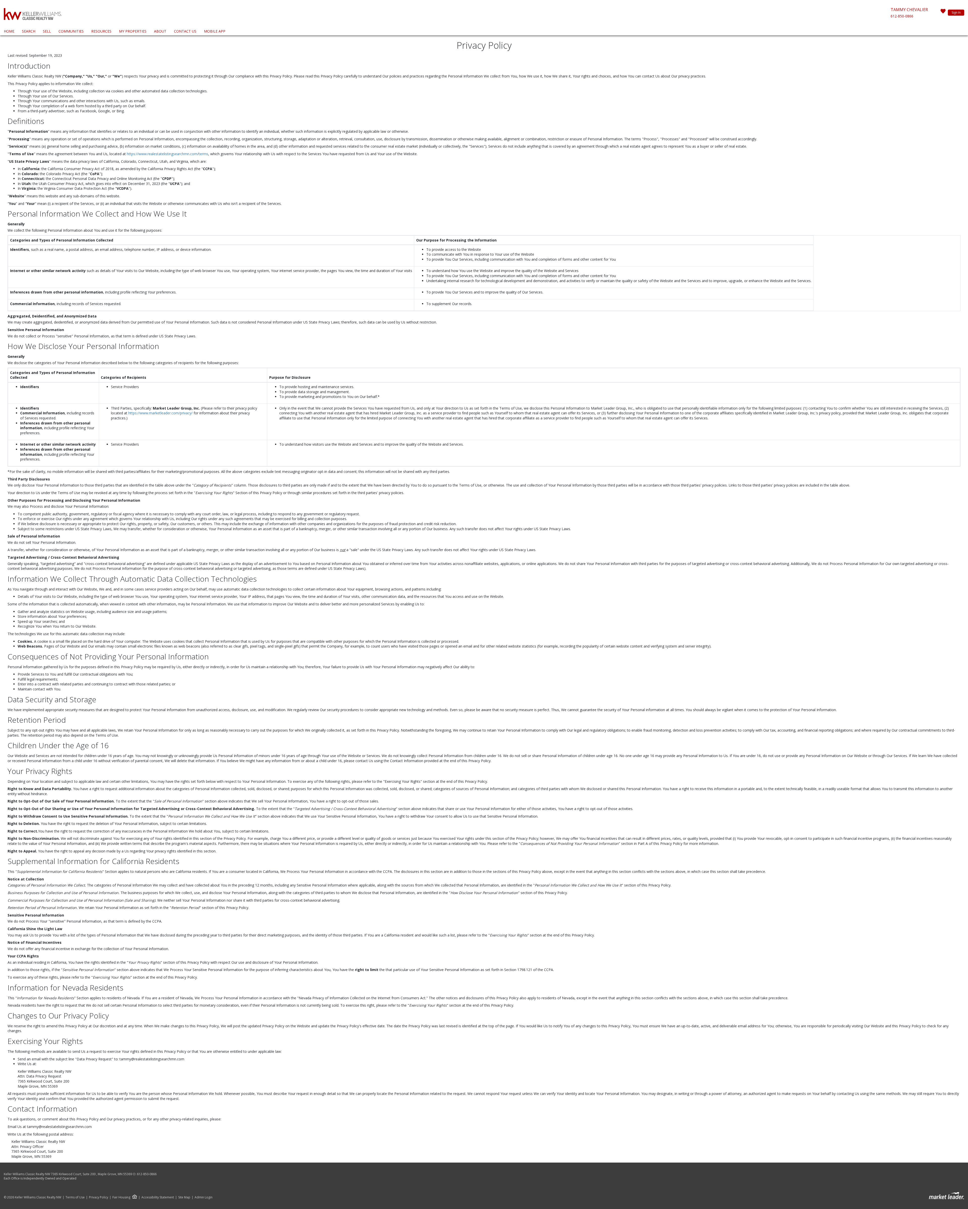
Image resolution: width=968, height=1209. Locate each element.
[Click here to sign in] (943, 12)
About (160, 31)
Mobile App (214, 31)
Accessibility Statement (157, 1197)
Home (9, 31)
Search (28, 31)
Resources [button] (101, 31)
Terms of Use (75, 1197)
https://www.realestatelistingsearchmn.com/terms (167, 153)
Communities (71, 31)
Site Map (184, 1197)
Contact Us (185, 31)
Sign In (956, 12)
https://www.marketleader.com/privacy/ (160, 413)
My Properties (132, 31)
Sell (47, 31)
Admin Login (204, 1197)
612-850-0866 (902, 16)
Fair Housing (121, 1197)
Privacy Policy (98, 1197)
